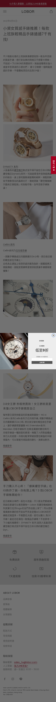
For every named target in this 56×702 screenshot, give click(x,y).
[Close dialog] (53, 335)
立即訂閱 (42, 362)
